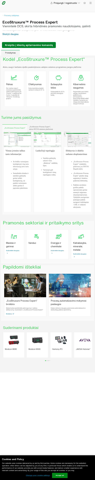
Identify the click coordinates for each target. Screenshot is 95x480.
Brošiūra (9, 314)
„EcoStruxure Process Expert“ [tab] (14, 128)
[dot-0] (45, 360)
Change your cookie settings (38, 475)
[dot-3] (49, 360)
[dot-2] (48, 360)
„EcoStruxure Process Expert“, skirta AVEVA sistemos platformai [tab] (41, 128)
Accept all (60, 475)
